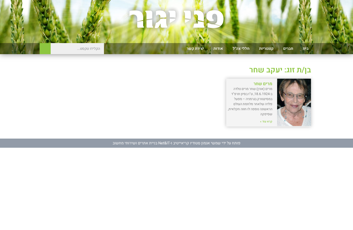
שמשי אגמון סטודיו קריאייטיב (197, 143)
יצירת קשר (195, 48)
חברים (288, 48)
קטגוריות (266, 48)
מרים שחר (263, 84)
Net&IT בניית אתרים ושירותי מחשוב (141, 143)
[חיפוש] (45, 48)
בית (306, 48)
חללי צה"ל (241, 48)
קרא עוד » (266, 121)
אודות (218, 48)
